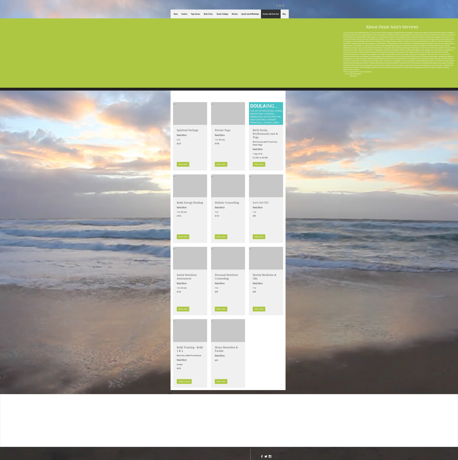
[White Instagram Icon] (270, 456)
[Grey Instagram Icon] (283, 5)
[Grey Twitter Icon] (280, 5)
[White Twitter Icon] (266, 456)
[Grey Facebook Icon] (277, 5)
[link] (190, 130)
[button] (183, 164)
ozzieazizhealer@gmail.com (268, 398)
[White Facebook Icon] (262, 456)
